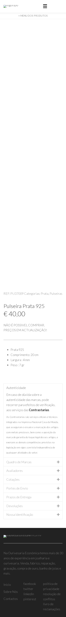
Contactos (11, 599)
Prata (44, 293)
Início (7, 584)
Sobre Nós (11, 592)
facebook (29, 584)
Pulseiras (56, 293)
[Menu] (45, 6)
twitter (28, 589)
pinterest (29, 599)
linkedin (28, 594)
